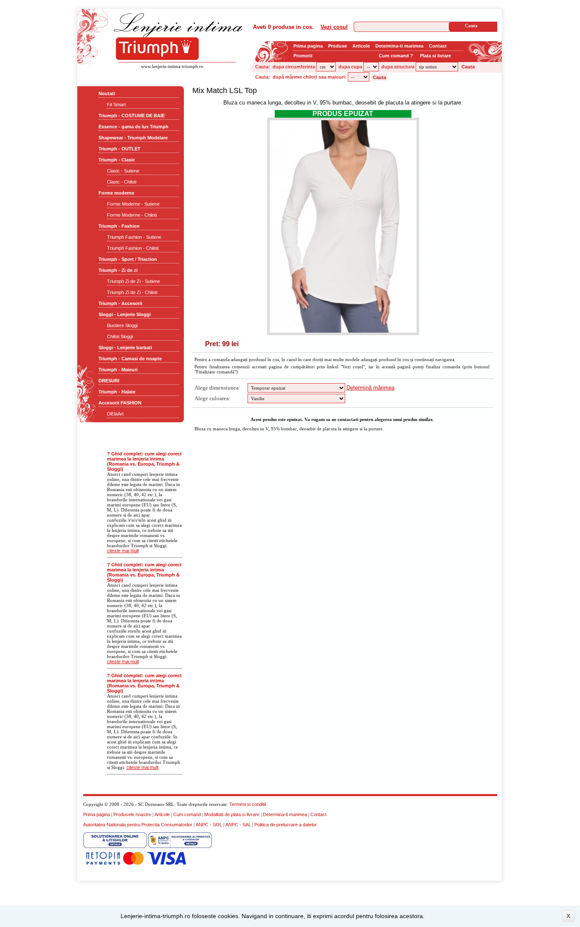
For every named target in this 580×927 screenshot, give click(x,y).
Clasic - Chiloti (121, 181)
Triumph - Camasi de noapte (130, 358)
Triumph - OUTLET (120, 148)
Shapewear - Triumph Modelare (133, 137)
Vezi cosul (334, 27)
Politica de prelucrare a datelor (285, 824)
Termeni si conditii (247, 804)
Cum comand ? (396, 55)
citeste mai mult (123, 550)
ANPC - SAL (238, 824)
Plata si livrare (435, 55)
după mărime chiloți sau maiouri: (309, 76)
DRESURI (109, 380)
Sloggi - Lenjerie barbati (125, 347)
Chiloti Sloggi (120, 336)
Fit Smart (116, 104)
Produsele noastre (132, 814)
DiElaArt (115, 413)
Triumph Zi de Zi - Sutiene (133, 281)
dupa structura (397, 66)
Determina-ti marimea (399, 45)
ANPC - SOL (209, 824)
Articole (361, 45)
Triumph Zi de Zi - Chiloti (132, 292)
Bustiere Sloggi (122, 325)
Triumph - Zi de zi (118, 270)
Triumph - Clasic (117, 159)
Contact (438, 45)
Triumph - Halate (117, 391)
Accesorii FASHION (120, 402)
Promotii (303, 55)
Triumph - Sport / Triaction (128, 259)
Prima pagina (308, 45)
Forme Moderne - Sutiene (133, 203)
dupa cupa (350, 66)
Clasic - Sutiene (123, 170)
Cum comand (187, 814)
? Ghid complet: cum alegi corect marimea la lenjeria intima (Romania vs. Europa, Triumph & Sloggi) (144, 461)
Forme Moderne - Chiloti (132, 215)
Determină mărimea (370, 387)
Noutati (107, 93)
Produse (337, 45)
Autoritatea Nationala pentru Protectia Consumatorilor (137, 824)
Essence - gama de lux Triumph (134, 126)
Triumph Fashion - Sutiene (134, 237)
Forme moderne (116, 192)
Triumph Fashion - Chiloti (132, 248)
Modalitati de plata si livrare (231, 814)
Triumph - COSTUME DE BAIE (132, 115)
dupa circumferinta (294, 66)
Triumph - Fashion (119, 226)
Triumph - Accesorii (120, 303)
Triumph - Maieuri (118, 369)
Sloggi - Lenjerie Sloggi (125, 314)
